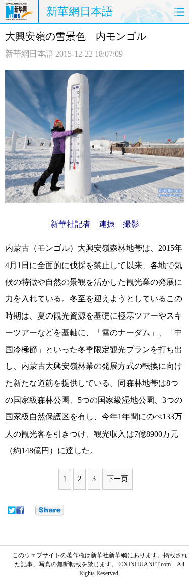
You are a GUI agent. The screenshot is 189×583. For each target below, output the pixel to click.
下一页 (117, 479)
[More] (49, 510)
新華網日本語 (79, 11)
